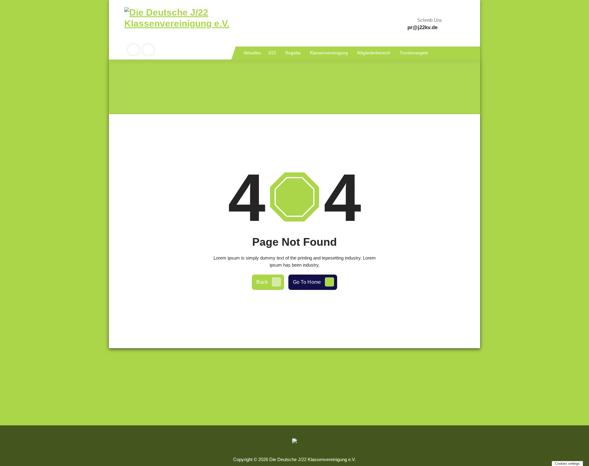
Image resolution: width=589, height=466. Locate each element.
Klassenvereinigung (329, 52)
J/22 (272, 52)
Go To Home (307, 282)
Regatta (293, 52)
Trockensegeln (414, 52)
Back (262, 282)
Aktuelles (252, 52)
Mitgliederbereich (374, 52)
